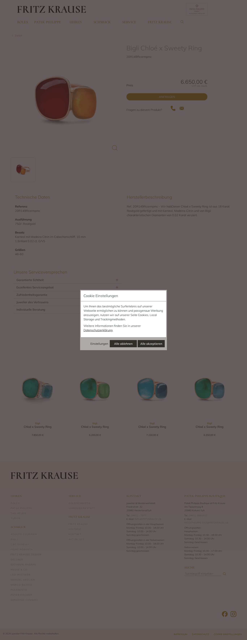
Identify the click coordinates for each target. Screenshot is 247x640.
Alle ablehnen (123, 343)
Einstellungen (99, 343)
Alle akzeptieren (151, 343)
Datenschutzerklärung (98, 330)
